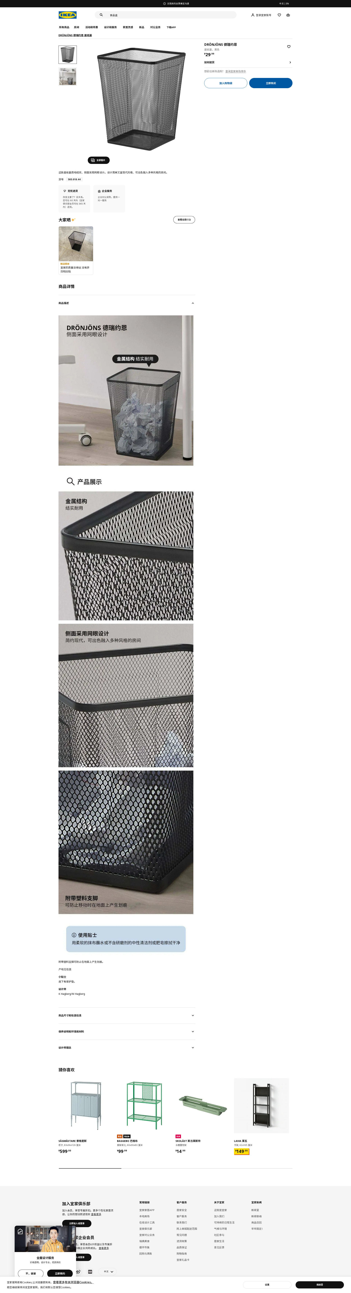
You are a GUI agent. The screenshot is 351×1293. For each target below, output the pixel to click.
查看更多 (96, 1214)
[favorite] (288, 46)
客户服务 (182, 1216)
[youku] (90, 1272)
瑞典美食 (144, 1241)
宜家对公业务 (147, 1235)
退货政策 (182, 1241)
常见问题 (182, 1235)
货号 (61, 179)
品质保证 (182, 1247)
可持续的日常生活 (224, 1222)
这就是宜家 (220, 1210)
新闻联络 (256, 1216)
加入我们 (219, 1216)
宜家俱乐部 (145, 1228)
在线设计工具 (147, 1222)
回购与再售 (145, 1253)
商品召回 (256, 1222)
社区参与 (219, 1235)
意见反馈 (219, 1247)
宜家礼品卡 (183, 1260)
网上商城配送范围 (187, 1228)
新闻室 (255, 1210)
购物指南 (182, 1253)
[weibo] (78, 1272)
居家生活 (219, 1241)
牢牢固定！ (257, 1228)
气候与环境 (220, 1228)
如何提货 (209, 62)
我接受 (319, 1284)
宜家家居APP (146, 1210)
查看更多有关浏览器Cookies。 (73, 1282)
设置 (267, 1284)
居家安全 (182, 1210)
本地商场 (144, 1216)
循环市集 (144, 1247)
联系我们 (182, 1222)
